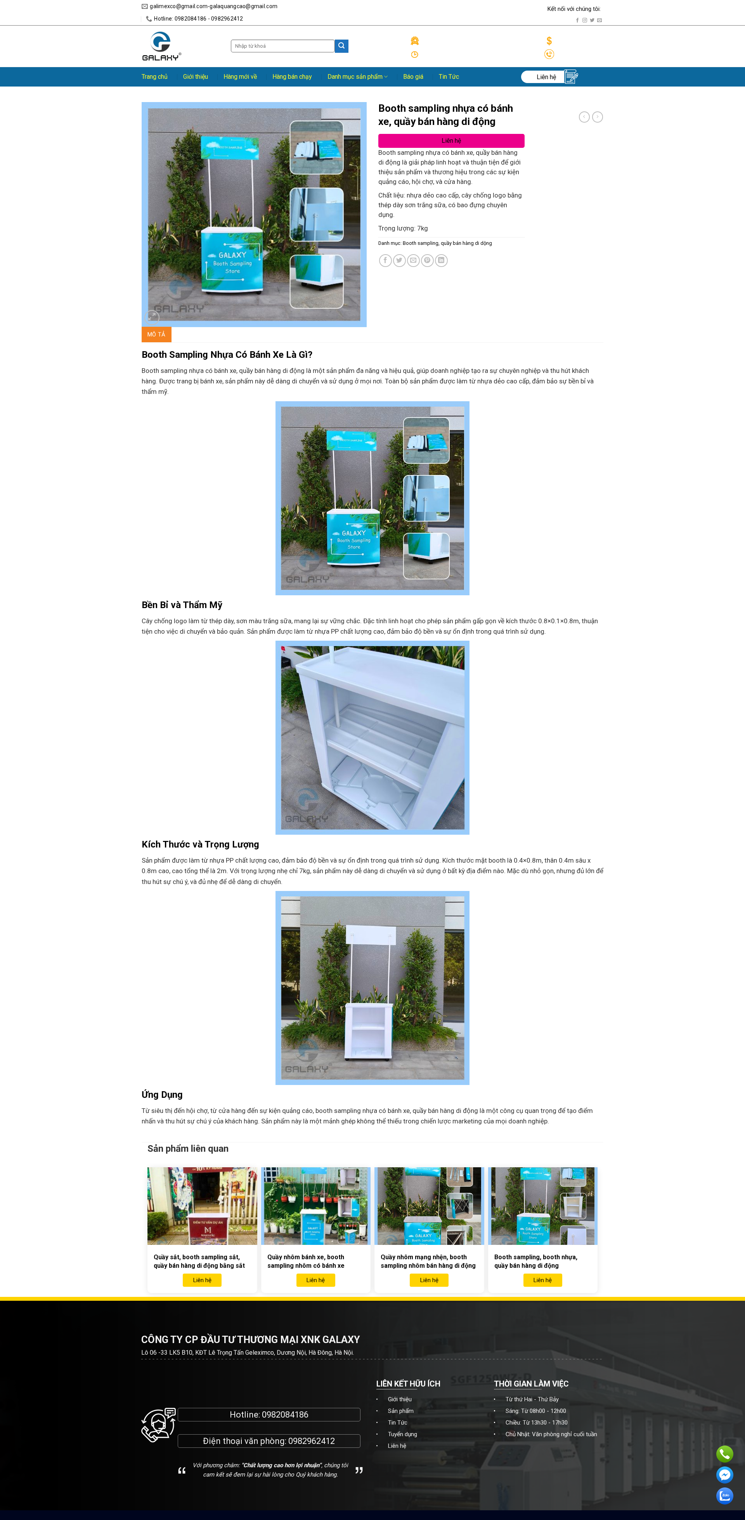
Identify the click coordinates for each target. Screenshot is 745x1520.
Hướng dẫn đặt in (443, 8)
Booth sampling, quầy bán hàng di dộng (447, 243)
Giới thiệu (195, 76)
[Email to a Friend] (413, 260)
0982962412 (311, 1441)
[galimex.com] (162, 46)
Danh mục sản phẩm (355, 76)
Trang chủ (155, 76)
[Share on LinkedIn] (441, 260)
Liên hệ (397, 1445)
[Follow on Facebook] (577, 20)
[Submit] (341, 46)
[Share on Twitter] (399, 260)
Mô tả (156, 334)
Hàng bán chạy (292, 76)
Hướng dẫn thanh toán (512, 8)
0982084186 (285, 1414)
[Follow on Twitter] (592, 20)
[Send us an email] (599, 20)
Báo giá (413, 76)
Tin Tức (449, 76)
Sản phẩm (401, 1410)
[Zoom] (151, 317)
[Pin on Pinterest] (427, 260)
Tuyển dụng (402, 1434)
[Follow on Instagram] (584, 20)
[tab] (157, 334)
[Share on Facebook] (385, 260)
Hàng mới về (240, 76)
